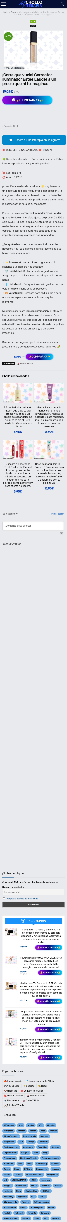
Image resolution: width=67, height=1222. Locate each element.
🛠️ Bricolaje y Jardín (14, 1105)
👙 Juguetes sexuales (32, 1091)
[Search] (62, 4)
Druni (13, 12)
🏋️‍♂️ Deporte (28, 1086)
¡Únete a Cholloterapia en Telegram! (37, 140)
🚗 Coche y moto (30, 1100)
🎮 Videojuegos (11, 1086)
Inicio (5, 12)
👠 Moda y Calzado (13, 1095)
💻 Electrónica (11, 1100)
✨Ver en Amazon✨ (50, 972)
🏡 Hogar (42, 1086)
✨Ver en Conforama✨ (49, 947)
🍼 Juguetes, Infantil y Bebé (40, 1081)
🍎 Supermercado (13, 1081)
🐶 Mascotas (10, 1091)
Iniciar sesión (57, 514)
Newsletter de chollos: (13, 887)
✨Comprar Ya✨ (29, 100)
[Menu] (3, 4)
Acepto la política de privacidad (22, 898)
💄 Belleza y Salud (25, 363)
